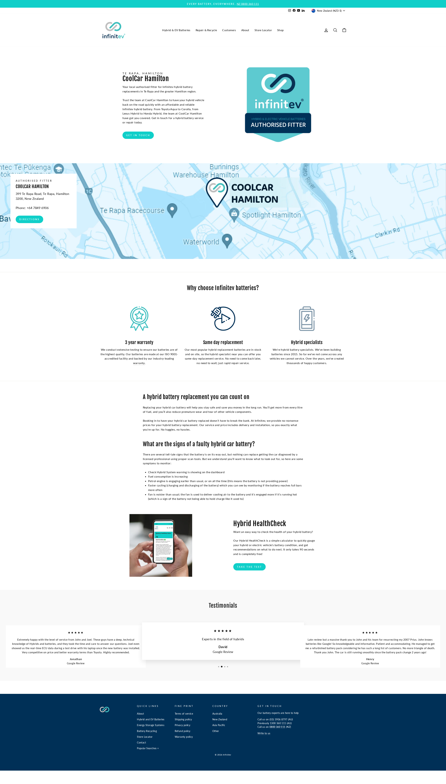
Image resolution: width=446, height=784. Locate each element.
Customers (229, 30)
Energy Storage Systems (150, 725)
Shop (280, 30)
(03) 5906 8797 (278, 719)
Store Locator (263, 30)
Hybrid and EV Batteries (150, 719)
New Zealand (219, 719)
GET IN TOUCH (138, 135)
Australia (217, 713)
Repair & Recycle (206, 30)
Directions (29, 219)
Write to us (263, 733)
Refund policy (182, 731)
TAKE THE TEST (249, 566)
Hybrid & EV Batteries (176, 30)
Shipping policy (183, 719)
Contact (141, 742)
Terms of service (184, 713)
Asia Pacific (218, 725)
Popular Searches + (148, 748)
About (245, 30)
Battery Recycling (147, 731)
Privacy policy (182, 725)
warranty (139, 363)
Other (215, 731)
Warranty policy (184, 736)
